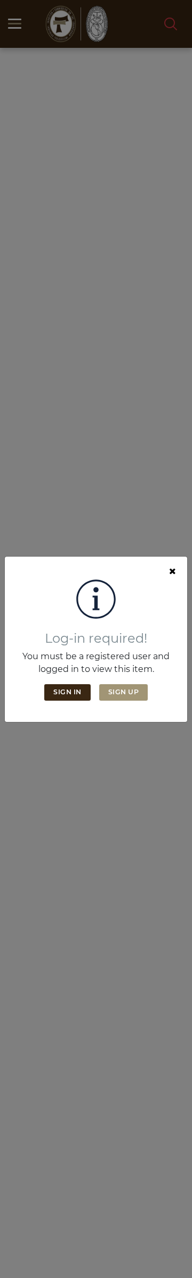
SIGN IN (67, 692)
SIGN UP (123, 692)
